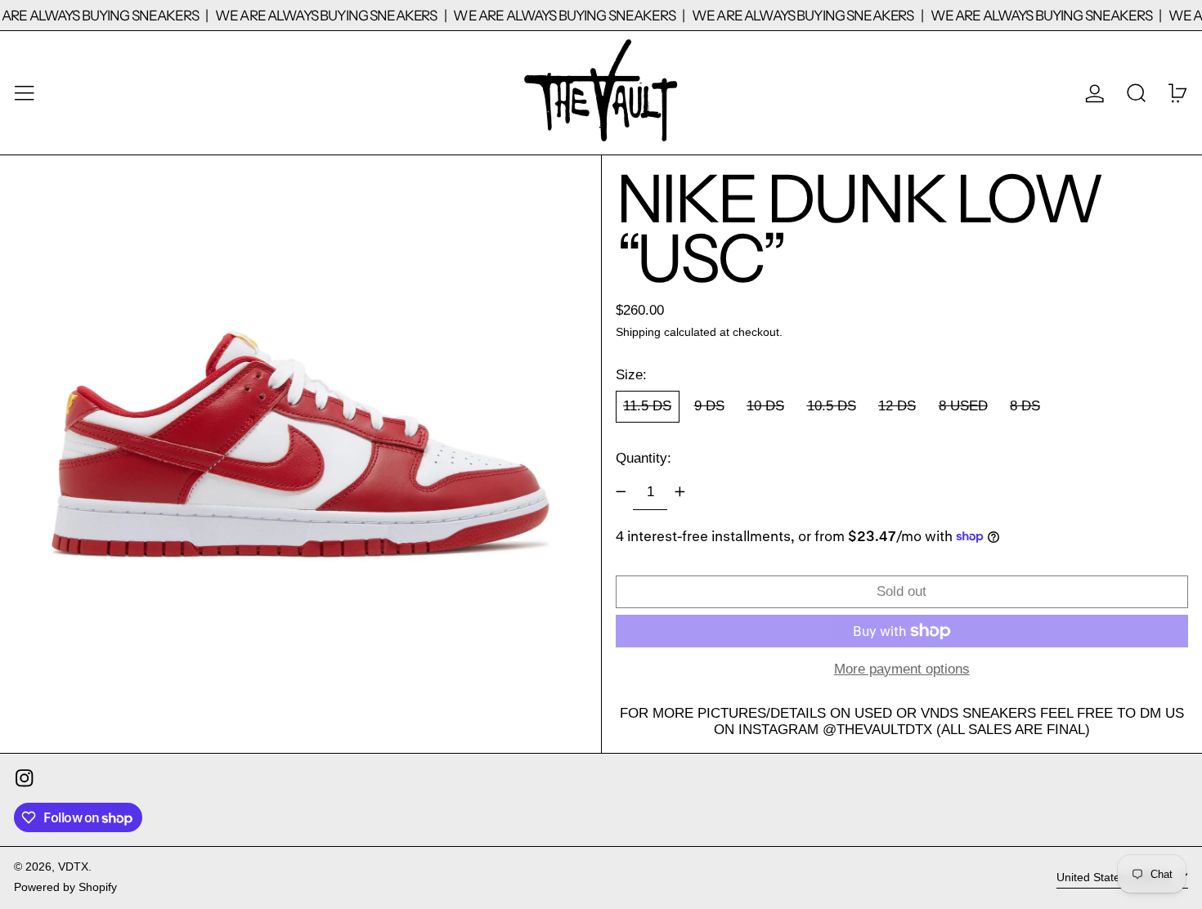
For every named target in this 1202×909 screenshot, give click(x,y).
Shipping (638, 332)
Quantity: (643, 458)
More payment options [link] (902, 669)
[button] (1136, 92)
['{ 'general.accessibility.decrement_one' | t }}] (620, 492)
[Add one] (679, 492)
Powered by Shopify (65, 887)
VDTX (73, 867)
